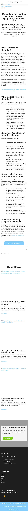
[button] (26, 7)
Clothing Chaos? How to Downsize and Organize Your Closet (13, 351)
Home (2, 474)
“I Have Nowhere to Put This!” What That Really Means (12, 399)
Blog (2, 480)
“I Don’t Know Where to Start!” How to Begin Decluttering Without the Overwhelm (13, 303)
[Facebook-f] (2, 496)
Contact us (7, 438)
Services (3, 478)
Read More (4, 313)
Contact (3, 482)
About (2, 476)
